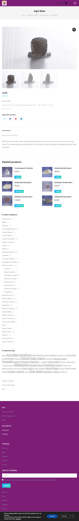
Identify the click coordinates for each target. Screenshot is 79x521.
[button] (74, 29)
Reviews (5, 456)
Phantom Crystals (10, 289)
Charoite (17, 359)
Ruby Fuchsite (39, 368)
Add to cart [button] (19, 191)
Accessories (6, 219)
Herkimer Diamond (29, 362)
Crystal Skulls (6, 236)
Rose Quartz (28, 368)
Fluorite (16, 362)
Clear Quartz (37, 358)
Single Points (6, 332)
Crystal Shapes (7, 232)
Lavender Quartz (70, 362)
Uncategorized (7, 338)
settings (18, 519)
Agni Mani (8, 108)
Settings (64, 516)
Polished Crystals (8, 308)
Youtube (5, 434)
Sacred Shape (52, 368)
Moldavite (21, 365)
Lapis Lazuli (54, 362)
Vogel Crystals (7, 342)
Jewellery (5, 255)
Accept (52, 516)
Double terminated (8, 239)
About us (5, 448)
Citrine (25, 358)
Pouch (58, 365)
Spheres (5, 335)
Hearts (4, 249)
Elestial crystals (7, 242)
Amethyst (25, 355)
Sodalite (26, 372)
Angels (4, 222)
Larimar (62, 362)
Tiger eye (63, 372)
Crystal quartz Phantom (23, 168)
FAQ (3, 389)
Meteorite (11, 365)
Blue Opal (60, 355)
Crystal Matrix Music (9, 229)
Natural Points (9, 282)
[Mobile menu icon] (75, 3)
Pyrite (69, 365)
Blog (3, 452)
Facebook (5, 430)
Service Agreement (8, 385)
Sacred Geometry (8, 318)
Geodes (4, 245)
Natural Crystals (13, 105)
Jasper (44, 362)
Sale (3, 325)
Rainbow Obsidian (8, 368)
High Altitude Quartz (9, 252)
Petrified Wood (35, 365)
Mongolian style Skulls (9, 262)
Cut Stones (49, 359)
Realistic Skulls (7, 315)
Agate (4, 355)
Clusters (5, 226)
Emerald (7, 361)
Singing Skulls (6, 328)
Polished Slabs (7, 312)
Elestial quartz (60, 358)
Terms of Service (8, 381)
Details (18, 177)
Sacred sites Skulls (8, 322)
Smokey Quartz (15, 371)
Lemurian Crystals (8, 259)
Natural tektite (23, 105)
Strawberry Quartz (51, 371)
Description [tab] (6, 130)
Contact (5, 460)
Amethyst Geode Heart (63, 182)
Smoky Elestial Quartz (62, 168)
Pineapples (7, 292)
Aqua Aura (36, 355)
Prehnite (64, 365)
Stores (4, 465)
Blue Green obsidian (48, 355)
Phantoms (49, 365)
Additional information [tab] (10, 135)
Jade (40, 362)
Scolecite (62, 368)
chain (64, 355)
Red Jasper (18, 369)
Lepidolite (5, 365)
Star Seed (36, 371)
